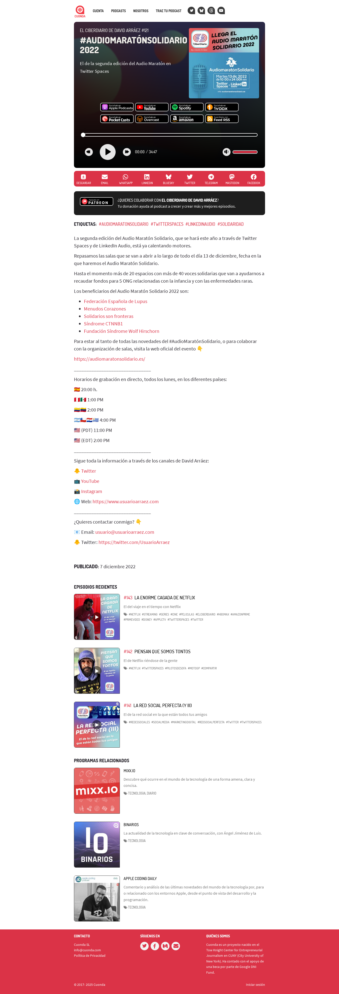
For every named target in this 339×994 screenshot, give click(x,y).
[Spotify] (187, 107)
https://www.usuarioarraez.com (126, 501)
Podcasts (118, 11)
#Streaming (150, 614)
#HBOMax (223, 614)
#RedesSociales (139, 722)
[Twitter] (191, 10)
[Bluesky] (201, 10)
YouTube (90, 481)
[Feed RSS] (222, 119)
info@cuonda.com (87, 950)
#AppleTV (159, 619)
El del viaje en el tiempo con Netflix (152, 606)
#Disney (146, 619)
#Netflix (134, 614)
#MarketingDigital (183, 722)
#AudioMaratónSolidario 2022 (133, 45)
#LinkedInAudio (200, 224)
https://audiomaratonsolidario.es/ (109, 359)
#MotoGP (194, 668)
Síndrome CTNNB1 (103, 323)
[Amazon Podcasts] (187, 119)
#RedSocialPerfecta (211, 722)
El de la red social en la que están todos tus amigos (165, 714)
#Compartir (209, 668)
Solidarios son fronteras (108, 316)
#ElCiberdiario (205, 614)
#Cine (174, 614)
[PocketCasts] (117, 119)
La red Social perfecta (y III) (163, 705)
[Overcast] (152, 119)
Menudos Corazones (105, 309)
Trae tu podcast (168, 11)
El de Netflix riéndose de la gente (150, 660)
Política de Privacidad (89, 955)
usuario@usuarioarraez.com (124, 532)
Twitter (88, 471)
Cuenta (98, 11)
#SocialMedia (160, 722)
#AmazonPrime (240, 614)
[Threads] (211, 10)
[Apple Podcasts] (117, 107)
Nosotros (140, 11)
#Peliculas (186, 614)
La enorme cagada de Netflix (165, 597)
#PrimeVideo (132, 619)
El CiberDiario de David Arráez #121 (114, 30)
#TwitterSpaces (167, 224)
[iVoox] (222, 107)
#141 (127, 705)
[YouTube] (221, 10)
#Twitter (197, 619)
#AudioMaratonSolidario (123, 224)
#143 (128, 597)
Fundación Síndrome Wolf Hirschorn (121, 331)
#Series (164, 614)
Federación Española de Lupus (115, 301)
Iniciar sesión (255, 984)
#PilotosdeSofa (175, 668)
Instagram (91, 491)
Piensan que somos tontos (163, 651)
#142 (128, 651)
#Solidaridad (230, 224)
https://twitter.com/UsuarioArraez (134, 542)
